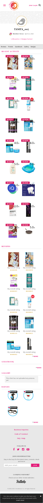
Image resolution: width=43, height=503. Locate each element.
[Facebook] (14, 450)
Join (35, 465)
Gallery (26, 47)
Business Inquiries (21, 430)
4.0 (16, 79)
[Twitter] (18, 450)
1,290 (15, 39)
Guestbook (18, 47)
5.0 (16, 58)
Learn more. (20, 500)
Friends (10, 47)
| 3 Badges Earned (25, 39)
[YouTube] (28, 450)
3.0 (16, 122)
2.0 (16, 206)
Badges (33, 47)
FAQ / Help (21, 438)
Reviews (3, 47)
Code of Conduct (21, 434)
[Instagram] (23, 450)
